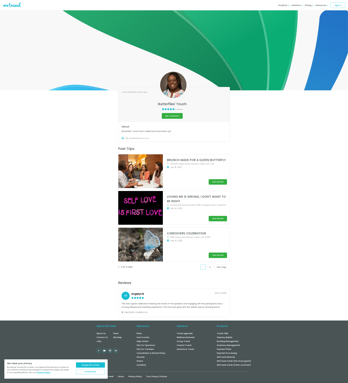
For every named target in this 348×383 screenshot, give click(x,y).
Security (141, 357)
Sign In (338, 5)
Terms (121, 376)
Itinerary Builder (224, 337)
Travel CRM (222, 333)
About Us (101, 333)
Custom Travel (184, 345)
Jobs (99, 341)
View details (217, 181)
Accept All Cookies (90, 365)
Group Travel (183, 341)
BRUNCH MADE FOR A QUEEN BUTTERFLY (196, 160)
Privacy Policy (135, 376)
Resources (143, 326)
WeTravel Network (226, 357)
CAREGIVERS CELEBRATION (186, 233)
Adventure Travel (185, 349)
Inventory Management (228, 345)
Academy (141, 365)
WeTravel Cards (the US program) (234, 361)
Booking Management (228, 341)
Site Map (117, 337)
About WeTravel (106, 326)
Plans (139, 333)
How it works (143, 337)
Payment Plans (224, 349)
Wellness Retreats (186, 337)
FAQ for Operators (146, 345)
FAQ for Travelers (145, 349)
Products (222, 326)
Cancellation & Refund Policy (151, 353)
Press (116, 333)
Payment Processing (227, 353)
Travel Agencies (185, 333)
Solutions (182, 326)
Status (140, 361)
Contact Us (102, 337)
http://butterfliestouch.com (137, 138)
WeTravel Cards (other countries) (234, 365)
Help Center (142, 341)
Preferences (90, 371)
